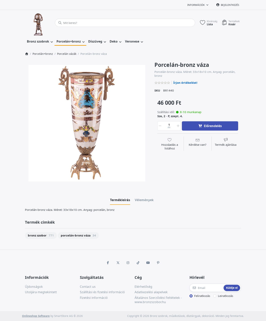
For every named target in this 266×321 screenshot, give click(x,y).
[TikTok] (138, 262)
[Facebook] (108, 262)
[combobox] (125, 23)
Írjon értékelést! (185, 83)
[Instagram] (128, 262)
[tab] (120, 200)
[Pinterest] (158, 262)
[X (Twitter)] (118, 262)
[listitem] (87, 123)
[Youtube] (148, 262)
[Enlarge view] (87, 123)
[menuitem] (40, 41)
